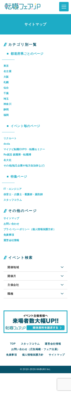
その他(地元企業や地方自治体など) (24, 165)
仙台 (6, 87)
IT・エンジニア (13, 188)
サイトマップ (11, 218)
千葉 (6, 93)
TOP (13, 343)
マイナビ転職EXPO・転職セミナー (24, 149)
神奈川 (7, 104)
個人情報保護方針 (33, 354)
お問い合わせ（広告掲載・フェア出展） (35, 349)
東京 (6, 65)
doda (7, 143)
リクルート (10, 138)
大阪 (6, 76)
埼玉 (6, 98)
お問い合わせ (11, 223)
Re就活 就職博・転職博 (17, 154)
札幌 (6, 82)
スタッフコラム (13, 199)
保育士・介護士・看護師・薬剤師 (23, 194)
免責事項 (9, 234)
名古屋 (7, 71)
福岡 (6, 114)
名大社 (7, 160)
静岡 (6, 109)
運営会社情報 (11, 240)
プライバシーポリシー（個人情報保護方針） (30, 229)
